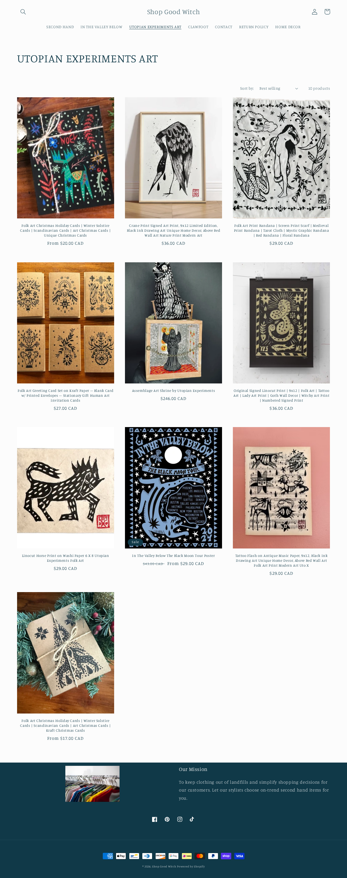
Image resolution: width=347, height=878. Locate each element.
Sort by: (247, 88)
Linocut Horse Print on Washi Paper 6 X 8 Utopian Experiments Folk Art (65, 558)
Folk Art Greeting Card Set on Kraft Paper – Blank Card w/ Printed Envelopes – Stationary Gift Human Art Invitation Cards (65, 395)
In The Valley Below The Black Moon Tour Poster (173, 555)
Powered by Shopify (191, 866)
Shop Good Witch (164, 866)
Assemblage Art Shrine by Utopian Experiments (173, 390)
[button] (23, 11)
